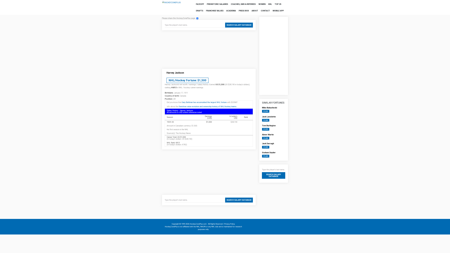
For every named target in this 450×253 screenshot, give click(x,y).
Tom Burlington (269, 126)
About (255, 11)
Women (262, 4)
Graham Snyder (269, 152)
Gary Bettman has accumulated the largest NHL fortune (204, 102)
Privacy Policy (229, 224)
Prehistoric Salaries (217, 4)
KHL (270, 4)
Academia (231, 11)
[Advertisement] (209, 50)
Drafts (199, 11)
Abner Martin (268, 135)
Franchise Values (214, 11)
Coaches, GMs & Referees (243, 4)
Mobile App (278, 11)
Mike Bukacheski (269, 108)
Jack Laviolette (269, 117)
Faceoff (200, 4)
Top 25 (278, 4)
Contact (265, 11)
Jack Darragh (268, 143)
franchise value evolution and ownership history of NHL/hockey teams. (208, 106)
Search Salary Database (239, 25)
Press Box (244, 11)
